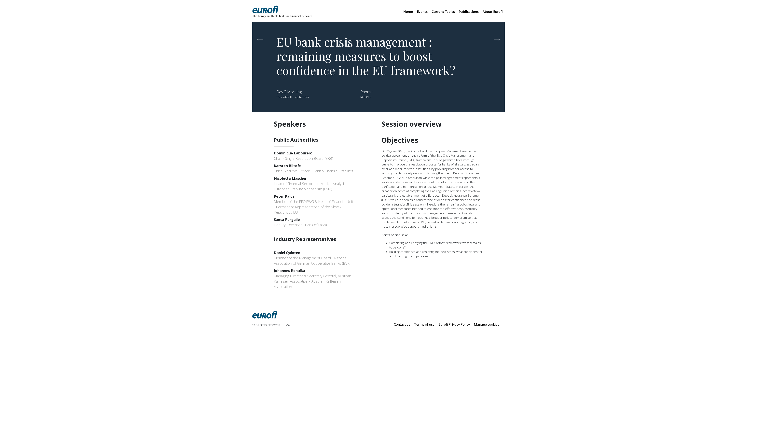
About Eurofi (493, 11)
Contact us (402, 324)
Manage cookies (486, 324)
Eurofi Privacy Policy (454, 324)
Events (422, 11)
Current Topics (443, 11)
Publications (469, 11)
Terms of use (424, 324)
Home (408, 11)
